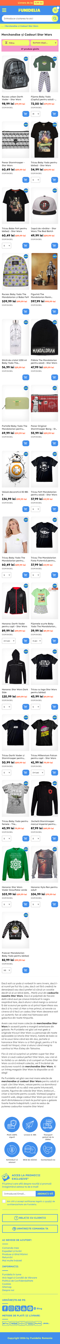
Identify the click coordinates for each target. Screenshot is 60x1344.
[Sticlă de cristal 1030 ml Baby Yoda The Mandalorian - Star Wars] (15, 337)
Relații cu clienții (32, 1217)
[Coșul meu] (55, 10)
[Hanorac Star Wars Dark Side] (15, 666)
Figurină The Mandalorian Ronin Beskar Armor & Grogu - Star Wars (43, 295)
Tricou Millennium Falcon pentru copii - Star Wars (44, 757)
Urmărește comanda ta (32, 1228)
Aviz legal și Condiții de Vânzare (19, 1277)
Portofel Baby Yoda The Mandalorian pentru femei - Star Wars (14, 427)
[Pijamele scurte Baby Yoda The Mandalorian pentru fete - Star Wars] (44, 600)
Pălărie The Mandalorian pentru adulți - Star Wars (44, 361)
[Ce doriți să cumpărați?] (4, 10)
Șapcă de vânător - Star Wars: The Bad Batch (43, 230)
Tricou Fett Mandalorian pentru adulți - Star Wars (44, 493)
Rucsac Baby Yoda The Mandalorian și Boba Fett (15, 295)
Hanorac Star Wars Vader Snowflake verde (14, 888)
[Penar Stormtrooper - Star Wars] (15, 139)
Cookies (6, 1283)
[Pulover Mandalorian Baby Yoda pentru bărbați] (15, 930)
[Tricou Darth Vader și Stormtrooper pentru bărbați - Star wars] (15, 732)
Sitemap (7, 1286)
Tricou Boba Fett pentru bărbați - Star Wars (14, 230)
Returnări (7, 1257)
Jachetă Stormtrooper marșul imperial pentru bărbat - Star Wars (43, 822)
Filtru (11, 43)
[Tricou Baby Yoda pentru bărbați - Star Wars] (44, 139)
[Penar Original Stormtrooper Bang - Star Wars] (44, 403)
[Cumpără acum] (25, 114)
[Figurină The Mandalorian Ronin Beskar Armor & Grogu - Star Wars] (44, 271)
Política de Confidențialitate (17, 1280)
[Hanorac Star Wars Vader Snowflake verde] (15, 864)
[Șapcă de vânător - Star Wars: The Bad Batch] (44, 205)
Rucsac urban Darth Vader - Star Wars (12, 98)
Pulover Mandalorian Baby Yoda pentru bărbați (15, 954)
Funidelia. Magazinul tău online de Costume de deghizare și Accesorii (29, 10)
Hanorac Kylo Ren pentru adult (44, 888)
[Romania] (5, 1309)
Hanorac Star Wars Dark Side (15, 691)
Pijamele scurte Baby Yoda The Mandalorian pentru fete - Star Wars (43, 625)
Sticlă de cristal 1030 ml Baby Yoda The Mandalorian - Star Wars (15, 361)
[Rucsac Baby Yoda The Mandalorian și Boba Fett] (15, 271)
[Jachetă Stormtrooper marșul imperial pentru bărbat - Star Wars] (44, 798)
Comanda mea (10, 1247)
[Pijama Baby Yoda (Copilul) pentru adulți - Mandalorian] (44, 73)
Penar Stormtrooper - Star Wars (13, 164)
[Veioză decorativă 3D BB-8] (15, 469)
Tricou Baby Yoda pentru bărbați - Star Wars (44, 164)
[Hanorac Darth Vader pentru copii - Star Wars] (15, 600)
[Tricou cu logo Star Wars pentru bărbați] (44, 666)
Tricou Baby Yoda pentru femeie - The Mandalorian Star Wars (15, 822)
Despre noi (8, 1290)
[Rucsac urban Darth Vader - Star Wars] (15, 73)
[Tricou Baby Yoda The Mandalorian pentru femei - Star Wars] (15, 535)
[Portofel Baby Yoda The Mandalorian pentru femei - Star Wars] (15, 403)
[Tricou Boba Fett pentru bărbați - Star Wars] (15, 205)
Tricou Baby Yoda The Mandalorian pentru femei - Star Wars (13, 559)
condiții (48, 1201)
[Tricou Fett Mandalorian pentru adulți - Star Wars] (44, 469)
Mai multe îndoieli (12, 1260)
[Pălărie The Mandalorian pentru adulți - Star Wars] (44, 337)
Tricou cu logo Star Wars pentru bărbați (44, 691)
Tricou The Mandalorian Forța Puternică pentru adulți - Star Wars (43, 559)
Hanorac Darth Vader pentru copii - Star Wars (14, 625)
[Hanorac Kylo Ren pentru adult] (44, 864)
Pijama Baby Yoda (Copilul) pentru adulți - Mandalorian (43, 98)
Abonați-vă (45, 1193)
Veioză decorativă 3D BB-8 (15, 493)
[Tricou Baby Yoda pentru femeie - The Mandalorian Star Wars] (15, 798)
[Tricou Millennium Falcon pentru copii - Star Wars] (44, 732)
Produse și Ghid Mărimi (15, 1254)
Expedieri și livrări (12, 1251)
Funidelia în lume (11, 1274)
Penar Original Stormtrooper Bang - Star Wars (44, 427)
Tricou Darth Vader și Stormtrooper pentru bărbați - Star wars (13, 757)
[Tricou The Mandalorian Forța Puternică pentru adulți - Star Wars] (44, 535)
